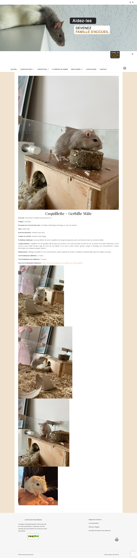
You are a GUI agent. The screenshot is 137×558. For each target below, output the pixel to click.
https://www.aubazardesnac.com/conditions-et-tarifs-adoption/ (62, 263)
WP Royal (30, 554)
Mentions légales (94, 527)
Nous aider (75, 69)
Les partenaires (94, 523)
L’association (26, 69)
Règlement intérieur (95, 519)
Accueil (14, 69)
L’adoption (42, 69)
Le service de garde (60, 69)
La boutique (91, 69)
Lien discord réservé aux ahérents (100, 530)
